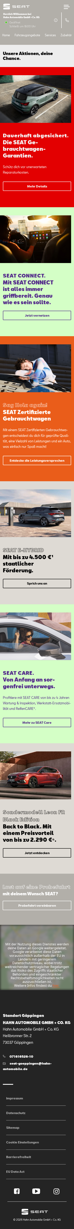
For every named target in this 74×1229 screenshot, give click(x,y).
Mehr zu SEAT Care (37, 722)
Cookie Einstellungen (22, 1142)
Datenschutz (15, 1113)
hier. (56, 985)
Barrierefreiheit (18, 1157)
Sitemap (12, 1127)
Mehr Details (37, 186)
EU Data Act (15, 1171)
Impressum (14, 1098)
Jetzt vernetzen (37, 315)
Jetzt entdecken (37, 853)
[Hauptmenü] (67, 7)
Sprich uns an (37, 583)
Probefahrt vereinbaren (37, 905)
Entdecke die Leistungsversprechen (37, 460)
